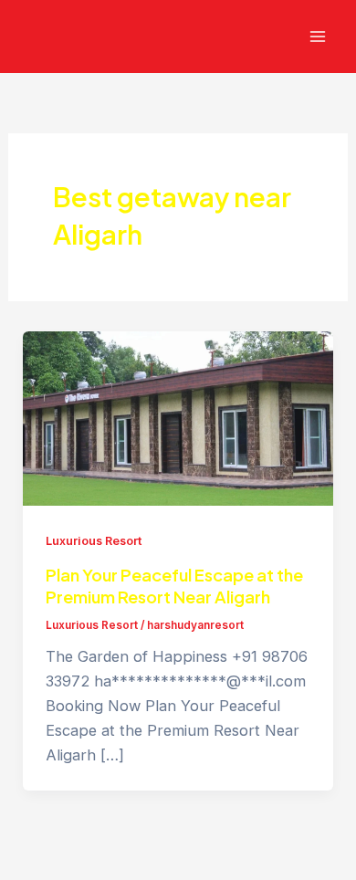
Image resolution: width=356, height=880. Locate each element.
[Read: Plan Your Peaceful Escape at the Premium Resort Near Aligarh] (177, 417)
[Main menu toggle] (317, 37)
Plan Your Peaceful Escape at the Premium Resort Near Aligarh (174, 585)
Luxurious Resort (93, 541)
